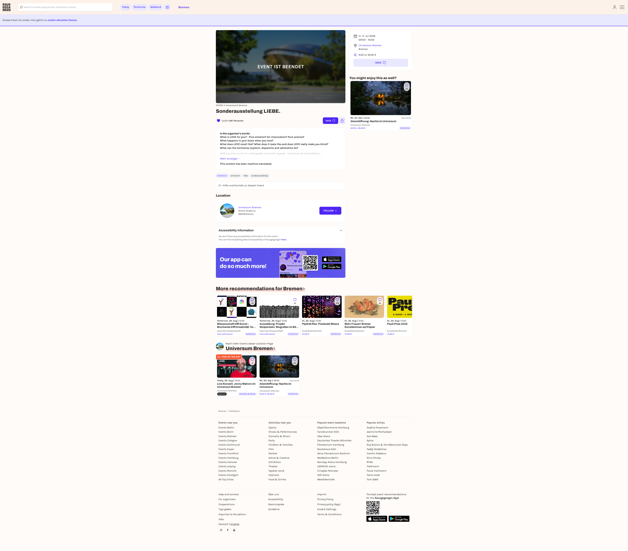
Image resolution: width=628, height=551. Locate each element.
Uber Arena (323, 436)
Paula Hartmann (376, 470)
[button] (380, 63)
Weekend (155, 7)
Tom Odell (372, 479)
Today (125, 7)
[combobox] (65, 7)
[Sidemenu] (622, 7)
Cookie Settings (326, 509)
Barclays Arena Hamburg (332, 462)
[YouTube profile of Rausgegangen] (234, 530)
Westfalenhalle (326, 479)
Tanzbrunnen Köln (328, 431)
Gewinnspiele (276, 504)
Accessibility (275, 499)
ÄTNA (370, 462)
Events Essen (226, 449)
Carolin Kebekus (376, 453)
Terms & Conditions (329, 514)
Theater (273, 466)
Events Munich (227, 470)
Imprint (321, 494)
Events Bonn (226, 431)
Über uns (273, 494)
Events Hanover (227, 462)
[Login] (614, 7)
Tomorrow (140, 7)
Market (273, 453)
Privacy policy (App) (328, 504)
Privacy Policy (325, 499)
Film (271, 449)
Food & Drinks (277, 479)
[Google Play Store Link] (399, 519)
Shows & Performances (283, 431)
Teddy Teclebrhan (377, 449)
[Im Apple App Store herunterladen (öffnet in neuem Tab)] (331, 259)
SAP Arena (323, 475)
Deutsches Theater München (334, 440)
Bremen (222, 411)
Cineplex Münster (327, 470)
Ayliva (370, 440)
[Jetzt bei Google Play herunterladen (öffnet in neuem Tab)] (331, 266)
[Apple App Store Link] (376, 519)
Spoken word (276, 470)
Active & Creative (279, 457)
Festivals (274, 475)
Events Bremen (227, 436)
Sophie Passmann (377, 427)
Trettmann (373, 466)
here (283, 239)
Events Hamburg (228, 457)
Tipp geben (224, 509)
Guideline (273, 509)
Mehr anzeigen (229, 158)
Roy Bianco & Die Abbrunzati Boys (387, 444)
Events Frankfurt (228, 453)
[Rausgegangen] (6, 7)
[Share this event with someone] (342, 120)
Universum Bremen (370, 45)
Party (272, 440)
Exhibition (222, 175)
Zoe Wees (372, 436)
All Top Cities (226, 479)
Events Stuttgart (228, 475)
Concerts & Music (279, 436)
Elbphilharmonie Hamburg (333, 427)
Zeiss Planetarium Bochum (333, 453)
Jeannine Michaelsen (379, 431)
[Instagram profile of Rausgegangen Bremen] (221, 530)
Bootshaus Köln (326, 449)
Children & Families (281, 444)
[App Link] (372, 507)
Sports (272, 427)
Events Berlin (226, 427)
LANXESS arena (326, 466)
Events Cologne (227, 440)
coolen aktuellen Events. (62, 20)
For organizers (227, 499)
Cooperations (226, 504)
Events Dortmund (229, 444)
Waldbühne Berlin (327, 457)
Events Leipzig (227, 466)
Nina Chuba (374, 457)
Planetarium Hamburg (330, 444)
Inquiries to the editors (232, 514)
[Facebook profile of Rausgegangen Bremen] (227, 530)
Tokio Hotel (373, 475)
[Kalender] (167, 7)
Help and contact (228, 494)
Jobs (221, 519)
